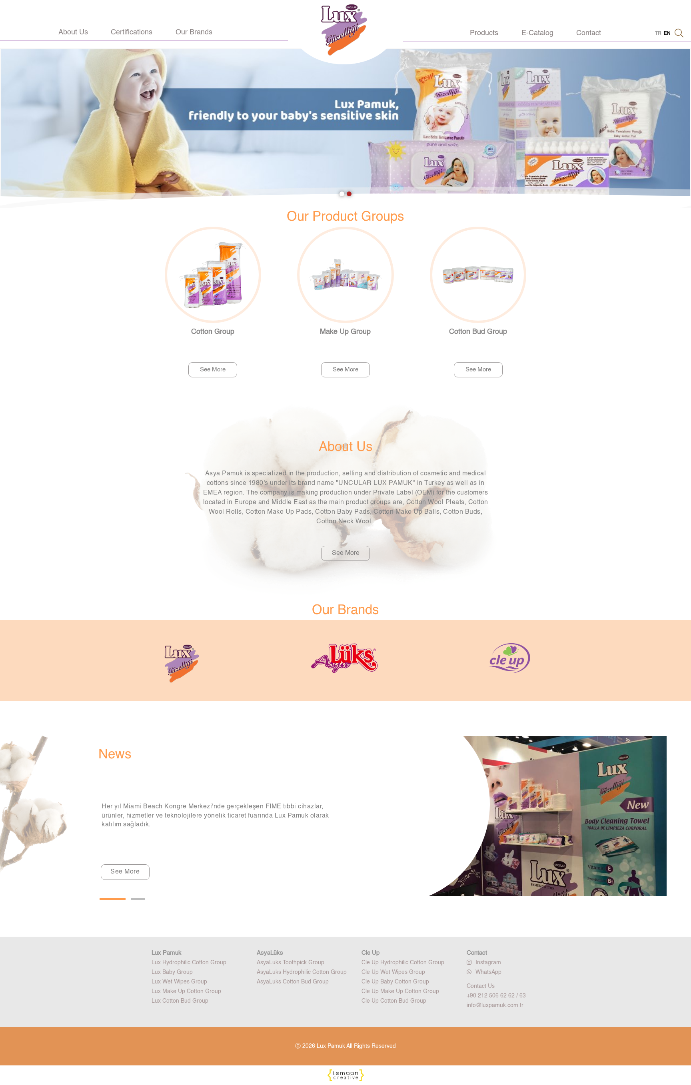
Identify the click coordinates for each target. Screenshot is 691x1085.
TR (658, 33)
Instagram (488, 962)
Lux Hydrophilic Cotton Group (189, 962)
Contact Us (481, 986)
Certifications (131, 32)
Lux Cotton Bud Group (180, 1001)
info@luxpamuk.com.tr (495, 1005)
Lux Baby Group (172, 972)
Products (484, 33)
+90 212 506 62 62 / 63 (496, 996)
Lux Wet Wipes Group (179, 982)
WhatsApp (488, 972)
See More (213, 370)
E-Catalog (537, 33)
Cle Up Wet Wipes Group (393, 972)
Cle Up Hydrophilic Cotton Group (402, 962)
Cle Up (370, 953)
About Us (73, 32)
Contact (588, 33)
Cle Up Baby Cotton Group (395, 982)
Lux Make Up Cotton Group (186, 991)
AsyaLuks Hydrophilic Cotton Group (302, 972)
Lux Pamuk (167, 953)
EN (667, 33)
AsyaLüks (270, 953)
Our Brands (194, 32)
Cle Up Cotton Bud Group (393, 1001)
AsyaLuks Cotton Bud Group (293, 982)
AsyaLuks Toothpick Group (290, 962)
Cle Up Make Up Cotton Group (400, 991)
